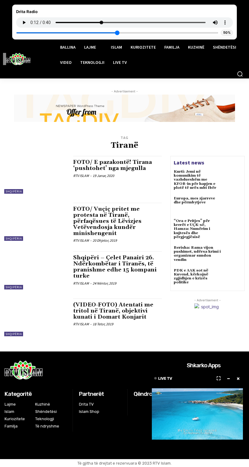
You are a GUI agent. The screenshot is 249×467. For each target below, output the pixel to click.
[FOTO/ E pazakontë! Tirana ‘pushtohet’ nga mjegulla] (35, 175)
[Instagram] (145, 405)
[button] (240, 74)
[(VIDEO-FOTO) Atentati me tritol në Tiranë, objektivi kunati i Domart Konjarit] (35, 317)
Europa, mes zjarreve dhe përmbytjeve (194, 200)
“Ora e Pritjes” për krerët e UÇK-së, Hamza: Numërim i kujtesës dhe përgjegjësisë (192, 229)
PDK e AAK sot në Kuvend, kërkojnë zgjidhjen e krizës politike (191, 276)
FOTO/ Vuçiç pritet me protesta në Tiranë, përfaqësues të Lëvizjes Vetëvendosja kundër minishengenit (107, 221)
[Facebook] (137, 405)
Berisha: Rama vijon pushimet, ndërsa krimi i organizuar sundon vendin (197, 253)
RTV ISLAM (81, 175)
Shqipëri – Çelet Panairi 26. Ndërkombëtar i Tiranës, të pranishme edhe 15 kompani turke (115, 266)
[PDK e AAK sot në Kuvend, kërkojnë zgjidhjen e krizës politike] (232, 277)
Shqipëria (13, 191)
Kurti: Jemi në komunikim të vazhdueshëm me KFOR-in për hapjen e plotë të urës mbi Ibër (195, 179)
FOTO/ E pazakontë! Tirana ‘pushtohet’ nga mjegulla (112, 165)
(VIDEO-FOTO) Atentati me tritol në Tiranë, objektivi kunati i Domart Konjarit (113, 310)
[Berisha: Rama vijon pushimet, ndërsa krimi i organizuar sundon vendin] (232, 254)
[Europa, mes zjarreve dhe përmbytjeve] (232, 205)
